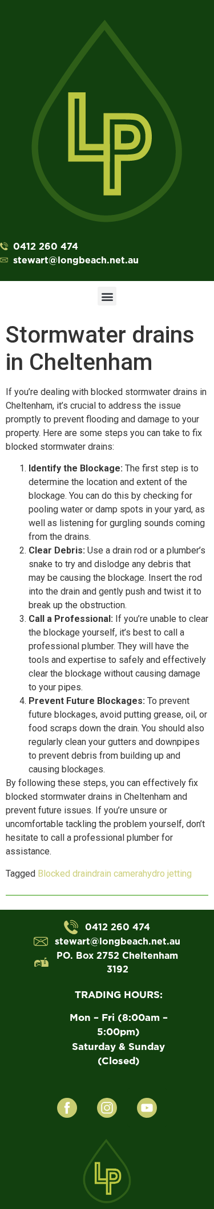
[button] (107, 296)
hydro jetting (167, 873)
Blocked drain (65, 873)
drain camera (117, 873)
